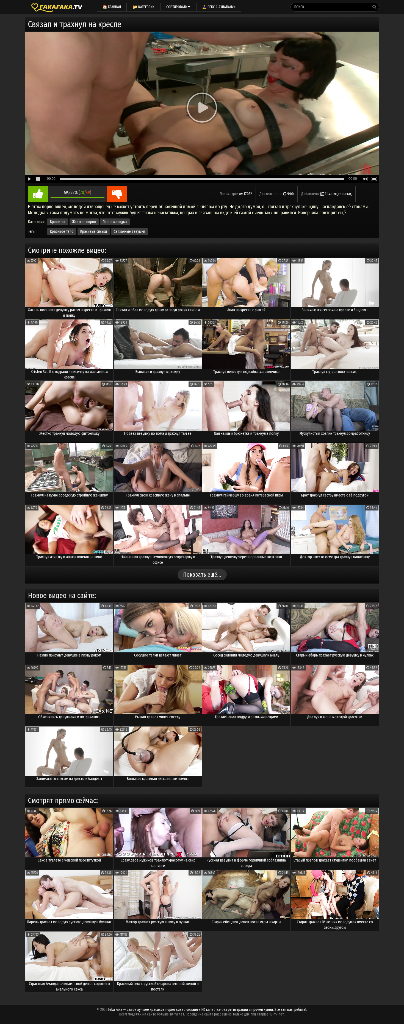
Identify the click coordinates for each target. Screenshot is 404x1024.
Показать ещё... (202, 574)
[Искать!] (374, 7)
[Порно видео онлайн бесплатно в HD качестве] (56, 7)
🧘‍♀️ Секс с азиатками (219, 7)
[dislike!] (117, 194)
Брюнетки (57, 222)
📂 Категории (143, 7)
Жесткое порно (84, 222)
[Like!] (38, 194)
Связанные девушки (129, 231)
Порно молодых (115, 222)
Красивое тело (61, 231)
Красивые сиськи (93, 231)
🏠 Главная (112, 7)
